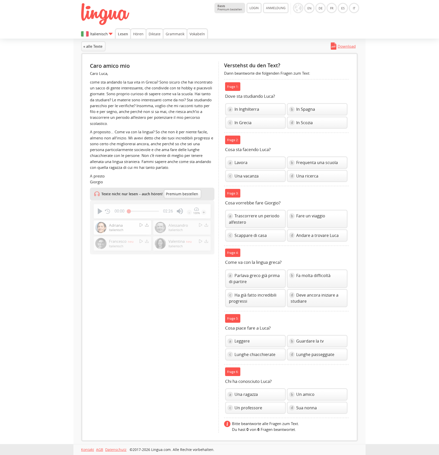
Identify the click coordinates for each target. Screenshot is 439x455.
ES (343, 8)
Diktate (155, 33)
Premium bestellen (182, 194)
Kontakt (87, 449)
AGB (99, 449)
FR (331, 8)
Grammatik (175, 33)
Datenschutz (116, 449)
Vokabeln (197, 33)
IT (354, 8)
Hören (138, 33)
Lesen (123, 33)
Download (347, 46)
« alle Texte (92, 46)
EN (309, 8)
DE (321, 8)
